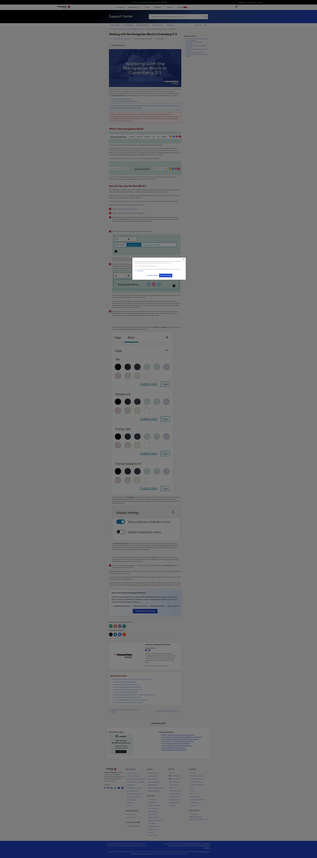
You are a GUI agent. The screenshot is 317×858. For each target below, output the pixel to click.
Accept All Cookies (165, 275)
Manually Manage (152, 275)
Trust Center (140, 270)
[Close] (183, 259)
